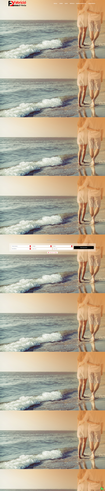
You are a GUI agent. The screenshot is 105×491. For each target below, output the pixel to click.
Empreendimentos (81, 3)
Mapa (66, 3)
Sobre (61, 3)
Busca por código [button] (53, 252)
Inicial (55, 3)
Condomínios (91, 3)
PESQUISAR (84, 247)
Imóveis (72, 3)
